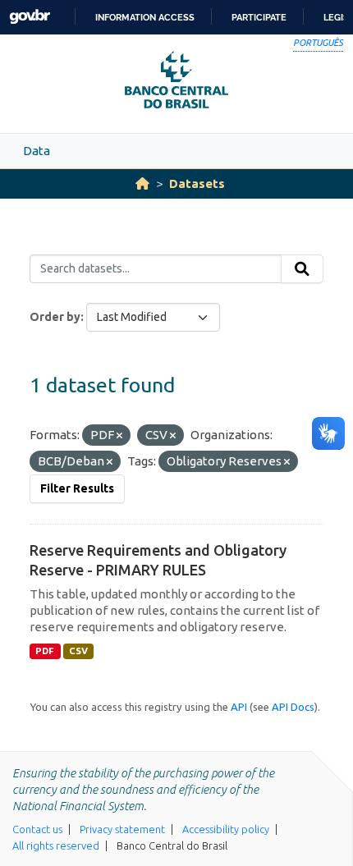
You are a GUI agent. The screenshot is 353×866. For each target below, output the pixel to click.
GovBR (29, 17)
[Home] (142, 183)
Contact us (37, 829)
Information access (145, 17)
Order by (55, 316)
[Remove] (119, 436)
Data (36, 151)
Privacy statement (122, 829)
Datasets (197, 183)
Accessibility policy (225, 829)
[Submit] (302, 269)
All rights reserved (55, 845)
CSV (78, 651)
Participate (259, 17)
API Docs (293, 707)
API (239, 707)
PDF (44, 651)
